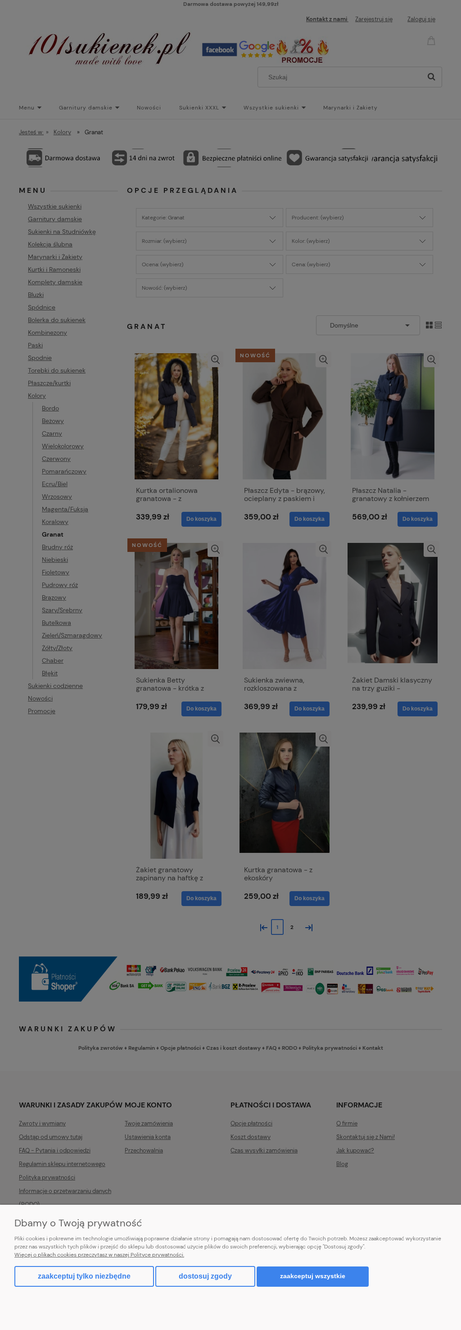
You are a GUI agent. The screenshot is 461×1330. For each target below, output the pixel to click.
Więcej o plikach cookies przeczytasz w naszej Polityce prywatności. (99, 1254)
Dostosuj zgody (205, 1276)
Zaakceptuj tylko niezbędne (84, 1276)
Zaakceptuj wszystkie (312, 1276)
